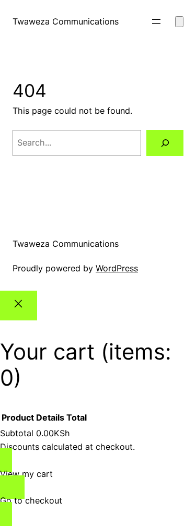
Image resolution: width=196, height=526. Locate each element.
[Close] (18, 305)
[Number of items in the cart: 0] (179, 21)
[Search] (164, 143)
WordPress (117, 268)
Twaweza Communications (66, 21)
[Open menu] (156, 21)
